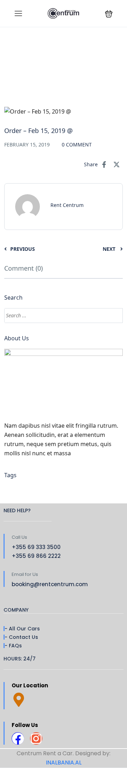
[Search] (114, 315)
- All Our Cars (22, 628)
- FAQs (13, 645)
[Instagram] (36, 738)
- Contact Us (21, 637)
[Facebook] (18, 738)
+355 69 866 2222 (36, 556)
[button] (109, 14)
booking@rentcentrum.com (50, 584)
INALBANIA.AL (63, 762)
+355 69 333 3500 (36, 547)
